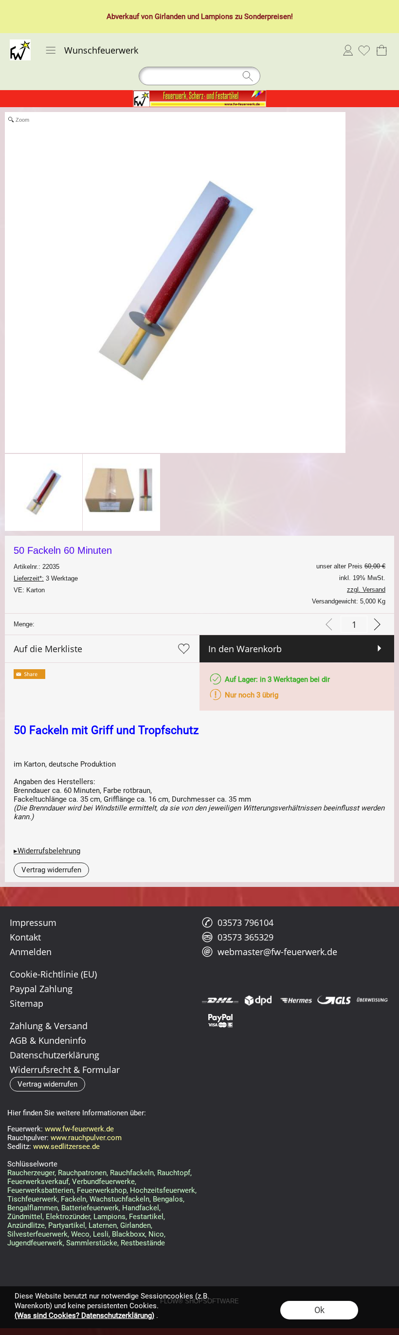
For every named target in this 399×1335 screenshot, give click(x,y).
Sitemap (26, 1003)
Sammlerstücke (91, 1243)
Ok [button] (319, 1310)
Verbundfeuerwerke (103, 1181)
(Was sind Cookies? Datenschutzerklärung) (84, 1315)
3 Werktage (46, 578)
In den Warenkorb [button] (245, 649)
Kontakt (25, 937)
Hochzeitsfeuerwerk (162, 1190)
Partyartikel (66, 1225)
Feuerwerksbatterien (40, 1190)
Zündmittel (24, 1216)
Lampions (217, 16)
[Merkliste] (364, 50)
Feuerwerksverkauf (38, 1181)
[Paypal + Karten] (220, 1020)
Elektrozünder (68, 1216)
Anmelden (348, 50)
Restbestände (143, 1243)
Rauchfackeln (132, 1172)
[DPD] (258, 1000)
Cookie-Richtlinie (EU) (53, 974)
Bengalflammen (32, 1207)
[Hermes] (296, 1000)
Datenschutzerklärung (54, 1055)
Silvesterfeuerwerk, (38, 1234)
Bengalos (168, 1199)
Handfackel (140, 1207)
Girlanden (170, 16)
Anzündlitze (26, 1225)
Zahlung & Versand (49, 1026)
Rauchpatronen (82, 1172)
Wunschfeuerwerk (101, 50)
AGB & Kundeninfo (48, 1040)
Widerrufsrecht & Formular (65, 1069)
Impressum (33, 922)
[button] (50, 50)
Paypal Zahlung (41, 989)
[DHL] (220, 1000)
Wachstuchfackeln (119, 1199)
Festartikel (146, 1216)
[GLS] (334, 1000)
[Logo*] (20, 43)
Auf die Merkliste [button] (48, 649)
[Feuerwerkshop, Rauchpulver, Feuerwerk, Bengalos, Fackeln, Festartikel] (199, 94)
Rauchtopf (173, 1172)
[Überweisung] (372, 1000)
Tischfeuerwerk (32, 1199)
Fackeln (73, 1199)
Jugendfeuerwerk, (35, 1243)
